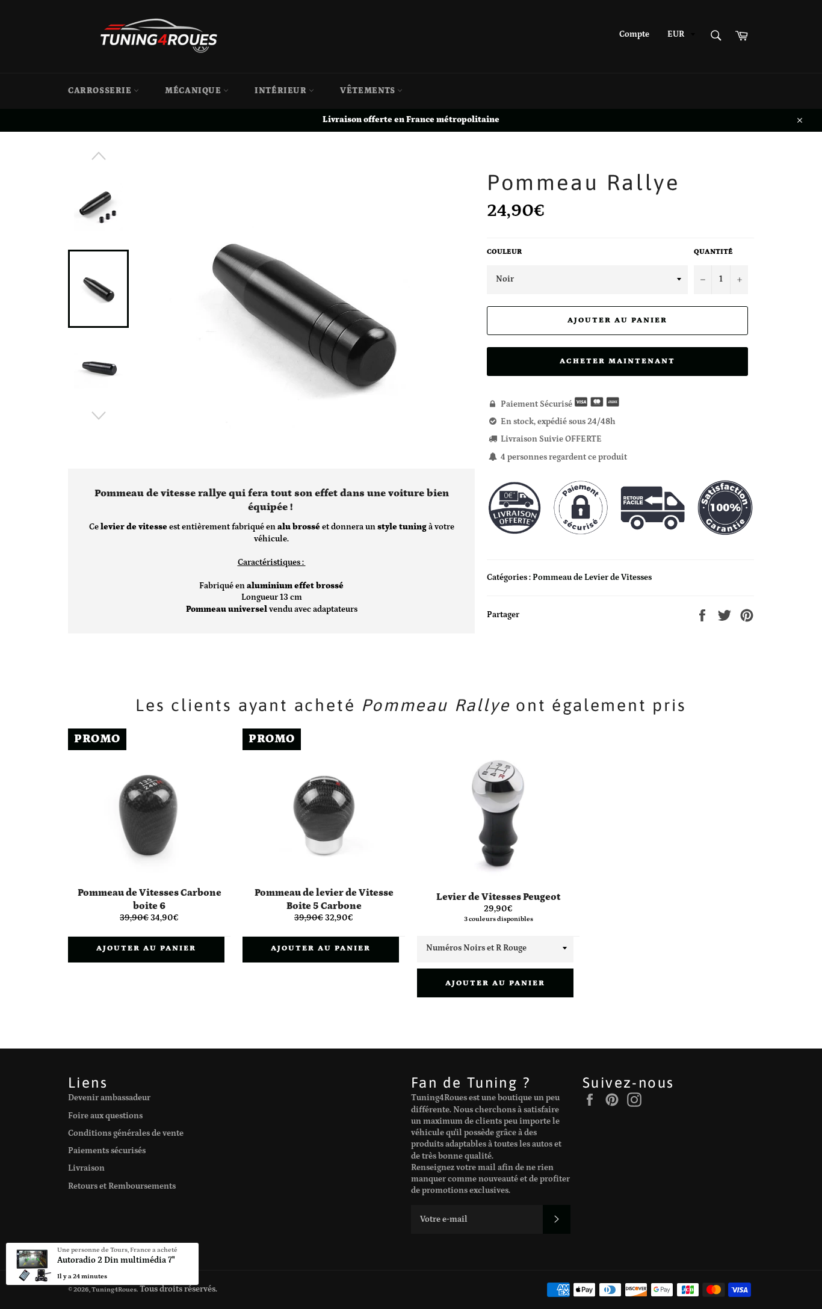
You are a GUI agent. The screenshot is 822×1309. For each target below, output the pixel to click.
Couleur (504, 252)
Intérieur (282, 91)
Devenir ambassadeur (109, 1098)
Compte (634, 34)
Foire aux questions (105, 1116)
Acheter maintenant (617, 361)
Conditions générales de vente (126, 1133)
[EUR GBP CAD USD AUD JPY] (680, 36)
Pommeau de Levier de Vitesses (592, 577)
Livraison (86, 1168)
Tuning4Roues (114, 1289)
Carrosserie (101, 91)
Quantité (713, 252)
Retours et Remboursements (122, 1186)
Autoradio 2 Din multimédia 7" (116, 1260)
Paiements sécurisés (107, 1151)
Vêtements (368, 91)
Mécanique (194, 91)
